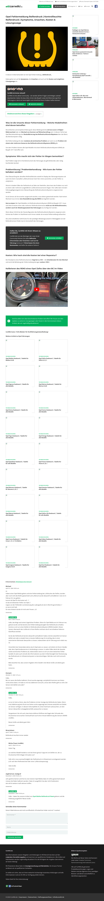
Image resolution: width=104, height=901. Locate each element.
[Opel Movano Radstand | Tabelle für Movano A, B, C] (20, 470)
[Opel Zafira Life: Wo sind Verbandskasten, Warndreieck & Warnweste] (85, 82)
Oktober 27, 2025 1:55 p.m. (16, 695)
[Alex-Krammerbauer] (21, 89)
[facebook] (96, 6)
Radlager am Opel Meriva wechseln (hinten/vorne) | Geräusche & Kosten (80, 31)
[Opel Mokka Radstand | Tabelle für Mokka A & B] (20, 340)
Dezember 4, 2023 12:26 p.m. (17, 793)
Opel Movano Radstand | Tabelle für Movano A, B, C (16, 488)
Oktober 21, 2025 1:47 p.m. (13, 675)
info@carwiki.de (58, 897)
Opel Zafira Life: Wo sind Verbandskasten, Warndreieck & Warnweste (82, 97)
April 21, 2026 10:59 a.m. (12, 588)
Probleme (75, 50)
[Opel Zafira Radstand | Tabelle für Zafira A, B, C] (53, 340)
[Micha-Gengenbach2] (14, 89)
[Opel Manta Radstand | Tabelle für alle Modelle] (20, 495)
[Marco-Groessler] (16, 89)
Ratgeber (74, 28)
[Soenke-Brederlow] (11, 89)
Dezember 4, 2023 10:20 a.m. (14, 776)
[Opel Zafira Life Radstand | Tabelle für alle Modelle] (53, 495)
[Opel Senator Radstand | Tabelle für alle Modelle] (53, 470)
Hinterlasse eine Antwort (24, 582)
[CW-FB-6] (14, 886)
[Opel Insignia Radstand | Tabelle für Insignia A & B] (20, 547)
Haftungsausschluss (45, 897)
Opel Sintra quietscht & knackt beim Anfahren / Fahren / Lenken (82, 53)
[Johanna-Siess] (19, 89)
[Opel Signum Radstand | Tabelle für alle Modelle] (20, 366)
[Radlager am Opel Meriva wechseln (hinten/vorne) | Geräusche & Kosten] (85, 16)
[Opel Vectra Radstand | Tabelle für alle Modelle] (53, 392)
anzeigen (38, 114)
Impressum (23, 897)
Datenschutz (32, 897)
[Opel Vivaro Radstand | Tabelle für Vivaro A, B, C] (53, 444)
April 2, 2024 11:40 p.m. (12, 732)
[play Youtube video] (37, 289)
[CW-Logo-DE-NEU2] (14, 6)
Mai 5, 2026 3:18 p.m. (14, 619)
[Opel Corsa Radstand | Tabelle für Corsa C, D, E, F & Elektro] (20, 521)
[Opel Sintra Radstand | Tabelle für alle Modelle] (20, 392)
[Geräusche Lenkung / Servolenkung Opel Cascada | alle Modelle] (85, 60)
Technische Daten (10, 356)
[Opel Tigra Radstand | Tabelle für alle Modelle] (20, 418)
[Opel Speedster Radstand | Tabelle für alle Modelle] (20, 444)
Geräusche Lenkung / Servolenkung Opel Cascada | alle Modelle (81, 75)
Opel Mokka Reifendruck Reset (43, 796)
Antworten (9, 612)
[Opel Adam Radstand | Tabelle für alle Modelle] (53, 521)
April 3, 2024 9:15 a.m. (15, 745)
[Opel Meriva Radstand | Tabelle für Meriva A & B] (53, 366)
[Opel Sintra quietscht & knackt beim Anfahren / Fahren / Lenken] (85, 38)
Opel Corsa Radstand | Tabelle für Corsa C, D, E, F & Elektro (17, 540)
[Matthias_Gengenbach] (8, 89)
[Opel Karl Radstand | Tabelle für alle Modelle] (53, 547)
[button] (92, 6)
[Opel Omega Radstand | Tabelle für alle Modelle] (53, 418)
